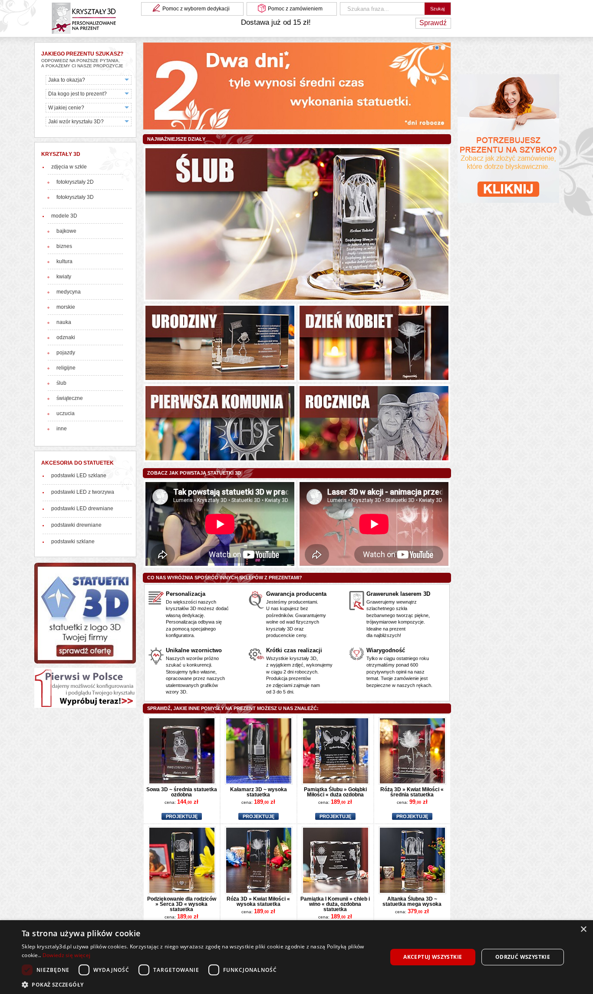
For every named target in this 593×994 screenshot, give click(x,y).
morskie (65, 307)
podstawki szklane (73, 541)
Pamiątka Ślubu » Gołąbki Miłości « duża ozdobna (335, 792)
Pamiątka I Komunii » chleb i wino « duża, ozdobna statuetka (335, 904)
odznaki (65, 337)
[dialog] (296, 957)
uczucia (65, 413)
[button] (199, 983)
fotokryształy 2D (75, 182)
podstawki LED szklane (78, 475)
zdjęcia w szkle (69, 167)
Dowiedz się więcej (66, 955)
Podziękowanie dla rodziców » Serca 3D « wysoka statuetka (181, 904)
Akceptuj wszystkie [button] (432, 957)
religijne (66, 368)
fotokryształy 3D (75, 197)
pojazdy (65, 353)
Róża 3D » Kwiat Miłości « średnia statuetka (412, 792)
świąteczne (69, 398)
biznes (64, 246)
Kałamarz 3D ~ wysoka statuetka (258, 792)
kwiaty (63, 277)
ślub (61, 383)
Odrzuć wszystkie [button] (522, 957)
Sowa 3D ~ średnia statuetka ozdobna (181, 792)
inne (61, 429)
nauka (63, 322)
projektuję (182, 816)
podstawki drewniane (76, 525)
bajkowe (66, 231)
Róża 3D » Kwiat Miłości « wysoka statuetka (258, 901)
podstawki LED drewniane (82, 508)
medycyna (68, 292)
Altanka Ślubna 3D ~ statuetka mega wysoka (411, 901)
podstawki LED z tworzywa (82, 492)
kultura (64, 261)
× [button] (583, 929)
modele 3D (64, 216)
